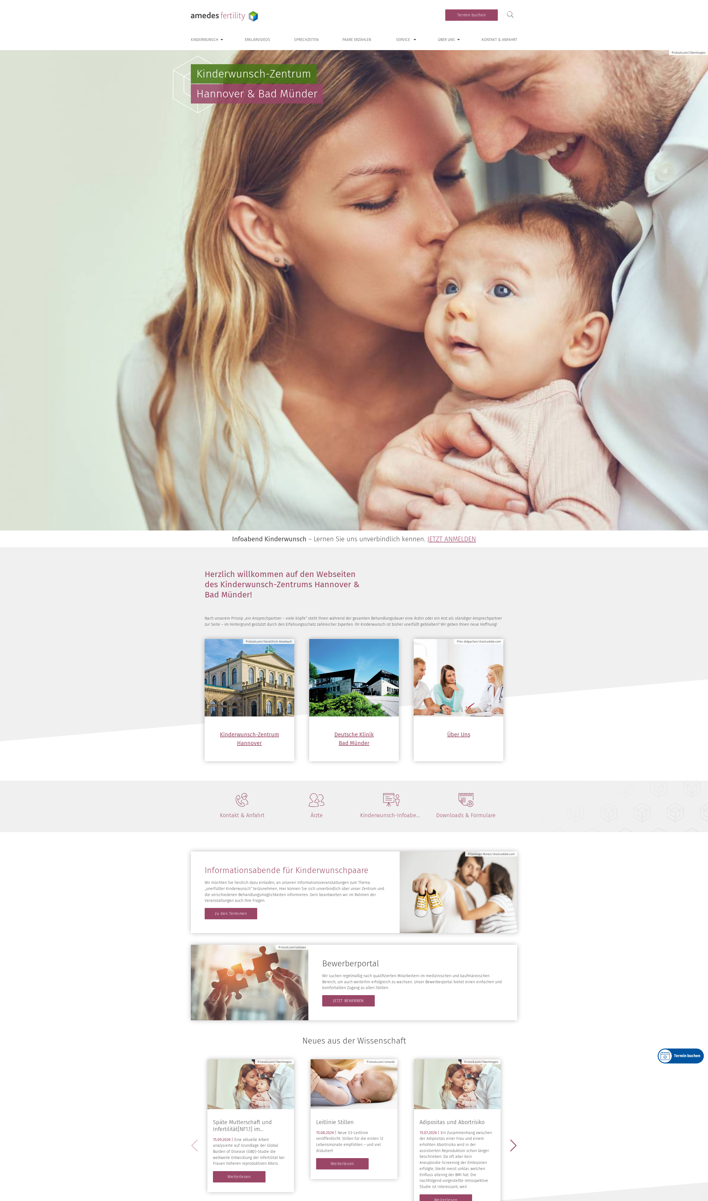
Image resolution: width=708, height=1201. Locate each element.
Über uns (446, 39)
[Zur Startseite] (225, 16)
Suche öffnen (510, 15)
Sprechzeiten (306, 39)
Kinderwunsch (204, 39)
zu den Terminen (231, 913)
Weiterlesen (239, 1176)
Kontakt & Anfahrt (499, 39)
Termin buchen (471, 15)
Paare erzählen (356, 39)
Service (403, 39)
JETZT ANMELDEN (451, 539)
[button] (513, 1146)
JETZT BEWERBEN (348, 1000)
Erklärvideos (257, 39)
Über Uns (458, 734)
